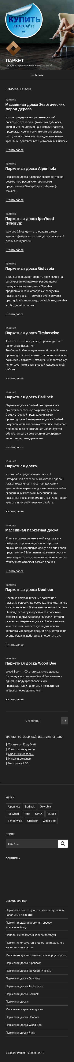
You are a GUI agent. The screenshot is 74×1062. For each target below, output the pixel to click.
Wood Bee (49, 820)
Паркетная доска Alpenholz (30, 168)
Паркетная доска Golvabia (29, 268)
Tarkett (51, 813)
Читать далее (15, 150)
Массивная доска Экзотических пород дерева (35, 106)
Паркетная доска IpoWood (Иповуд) (29, 221)
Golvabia (45, 806)
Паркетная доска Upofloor (29, 589)
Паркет (15, 60)
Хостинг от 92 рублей (22, 744)
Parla (27, 813)
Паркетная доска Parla (20, 1032)
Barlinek (30, 806)
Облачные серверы (21, 754)
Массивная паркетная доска (31, 530)
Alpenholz (14, 806)
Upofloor (32, 820)
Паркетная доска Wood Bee (30, 663)
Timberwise (15, 820)
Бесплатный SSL (19, 763)
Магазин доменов (19, 758)
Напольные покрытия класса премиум (31, 935)
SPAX (39, 813)
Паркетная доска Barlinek (29, 397)
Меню (39, 75)
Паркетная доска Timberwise (32, 332)
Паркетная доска (21, 465)
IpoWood (13, 813)
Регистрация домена (21, 749)
